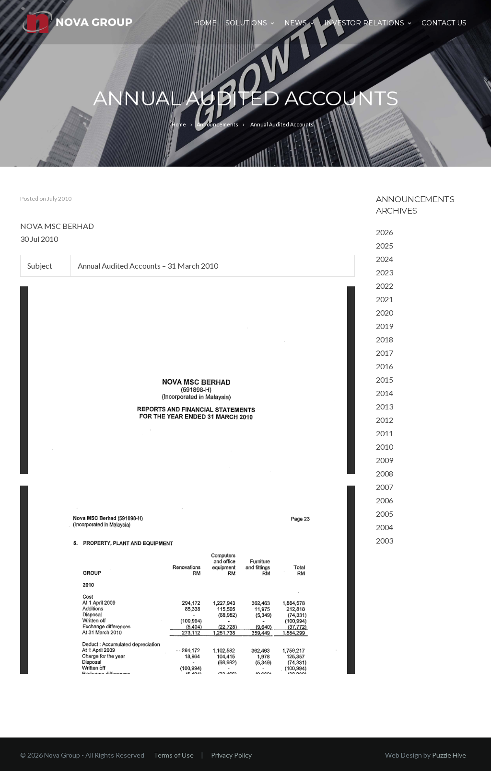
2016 (384, 366)
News (295, 23)
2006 (384, 500)
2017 (384, 352)
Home (205, 23)
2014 (384, 392)
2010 (384, 446)
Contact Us (444, 23)
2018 (384, 339)
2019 (384, 325)
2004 (384, 527)
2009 (384, 460)
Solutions (246, 23)
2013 (384, 406)
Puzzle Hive (449, 755)
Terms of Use (173, 755)
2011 (384, 433)
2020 (384, 312)
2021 (384, 299)
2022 (384, 285)
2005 (384, 513)
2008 (384, 473)
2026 (384, 232)
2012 (384, 419)
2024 (384, 258)
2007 (384, 486)
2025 (384, 245)
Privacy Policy (231, 755)
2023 (384, 272)
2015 (384, 379)
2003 (384, 540)
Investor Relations (364, 23)
